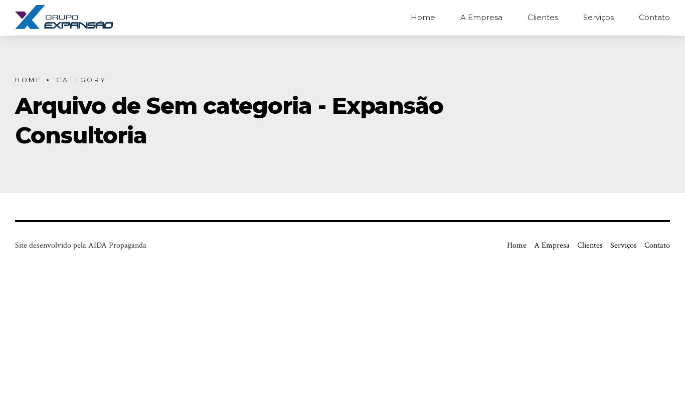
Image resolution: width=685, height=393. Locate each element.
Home (423, 17)
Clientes (543, 17)
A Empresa (481, 17)
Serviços (598, 17)
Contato (654, 17)
